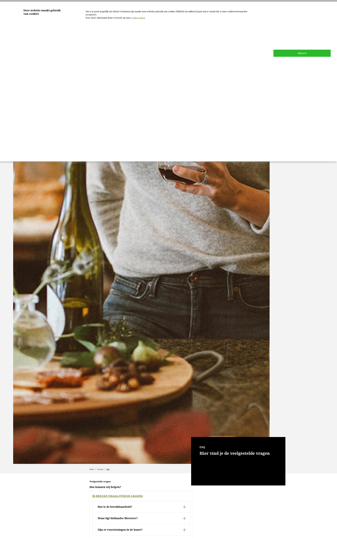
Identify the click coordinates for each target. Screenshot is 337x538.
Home (92, 469)
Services (100, 469)
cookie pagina (138, 17)
